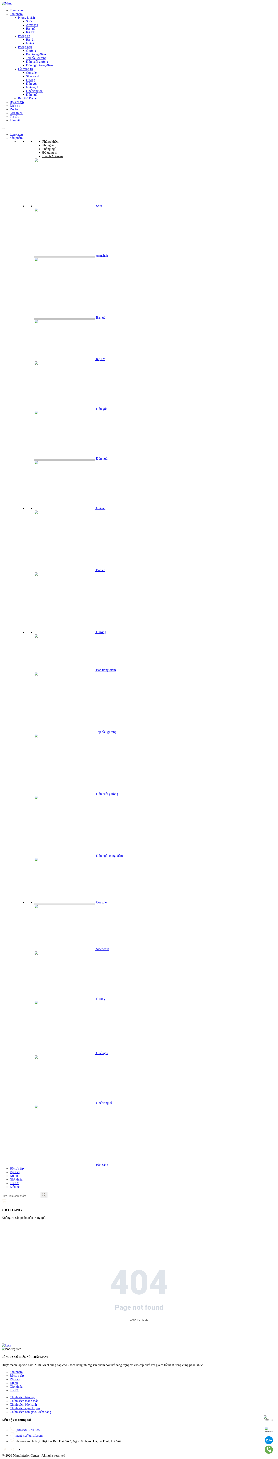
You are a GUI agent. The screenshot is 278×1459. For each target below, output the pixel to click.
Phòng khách (26, 17)
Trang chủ (16, 10)
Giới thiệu (16, 113)
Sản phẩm (16, 14)
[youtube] (19, 1451)
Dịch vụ (15, 105)
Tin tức (14, 116)
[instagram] (12, 1451)
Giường (31, 50)
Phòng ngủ (25, 47)
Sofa (29, 21)
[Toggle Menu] (3, 128)
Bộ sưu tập (17, 102)
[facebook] (5, 1451)
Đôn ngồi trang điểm (39, 65)
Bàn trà (30, 28)
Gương (30, 80)
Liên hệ (15, 120)
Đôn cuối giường (37, 61)
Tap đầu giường (36, 58)
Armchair (32, 25)
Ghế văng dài (34, 91)
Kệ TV (30, 32)
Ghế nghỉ (32, 87)
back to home (139, 1319)
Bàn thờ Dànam (28, 98)
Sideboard (32, 76)
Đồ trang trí (25, 69)
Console (31, 72)
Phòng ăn (24, 36)
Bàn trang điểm (36, 54)
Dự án (14, 109)
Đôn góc (31, 83)
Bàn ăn (30, 39)
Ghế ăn (30, 43)
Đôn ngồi (32, 94)
